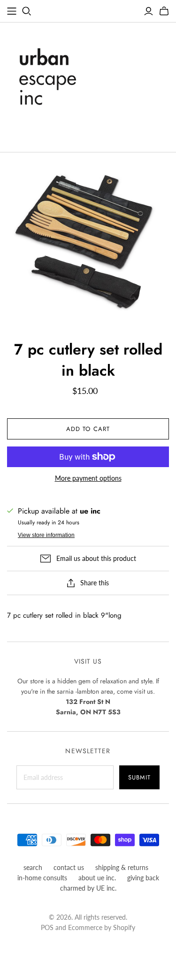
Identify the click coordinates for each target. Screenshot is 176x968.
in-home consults (42, 878)
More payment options (88, 478)
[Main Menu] (11, 11)
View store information (46, 535)
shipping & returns (121, 867)
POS (47, 927)
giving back (143, 878)
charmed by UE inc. (88, 888)
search (32, 867)
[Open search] (26, 11)
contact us (69, 867)
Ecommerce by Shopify (101, 927)
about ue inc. (97, 878)
